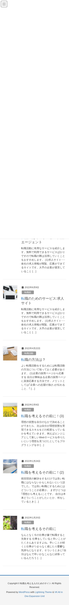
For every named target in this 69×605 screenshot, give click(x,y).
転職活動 (28, 353)
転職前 (27, 292)
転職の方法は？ (33, 360)
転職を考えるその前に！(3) (42, 416)
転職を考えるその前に (38, 529)
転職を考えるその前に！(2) (42, 472)
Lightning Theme (43, 592)
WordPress (24, 592)
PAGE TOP (63, 583)
